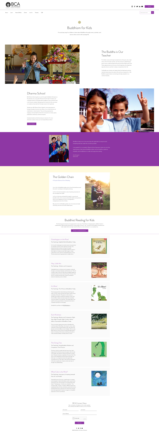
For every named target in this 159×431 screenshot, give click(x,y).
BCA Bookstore (66, 305)
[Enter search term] (152, 12)
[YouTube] (142, 6)
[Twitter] (137, 6)
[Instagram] (132, 6)
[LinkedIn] (140, 6)
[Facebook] (135, 6)
